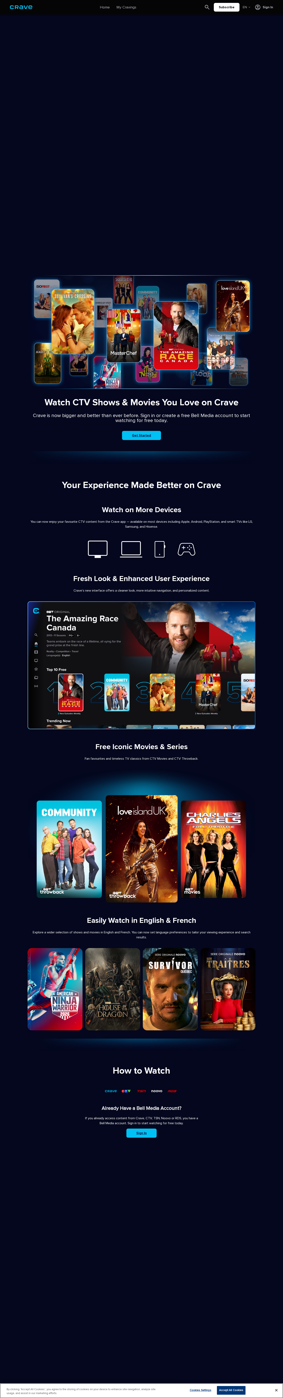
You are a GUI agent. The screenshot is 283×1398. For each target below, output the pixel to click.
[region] (141, 1390)
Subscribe (227, 7)
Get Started (141, 435)
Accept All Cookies (231, 1390)
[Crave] (21, 7)
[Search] (207, 7)
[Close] (276, 1390)
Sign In (141, 1133)
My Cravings (126, 7)
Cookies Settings (200, 1390)
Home (105, 7)
